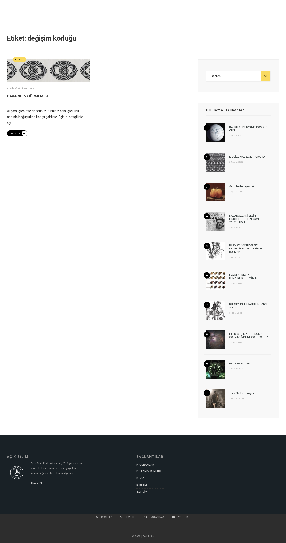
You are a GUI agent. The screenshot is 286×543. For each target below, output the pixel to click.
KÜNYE (140, 478)
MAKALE (19, 59)
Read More (17, 133)
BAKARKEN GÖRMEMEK (27, 96)
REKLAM (141, 485)
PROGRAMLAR (145, 464)
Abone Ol (36, 483)
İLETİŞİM (141, 491)
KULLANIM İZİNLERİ (148, 471)
